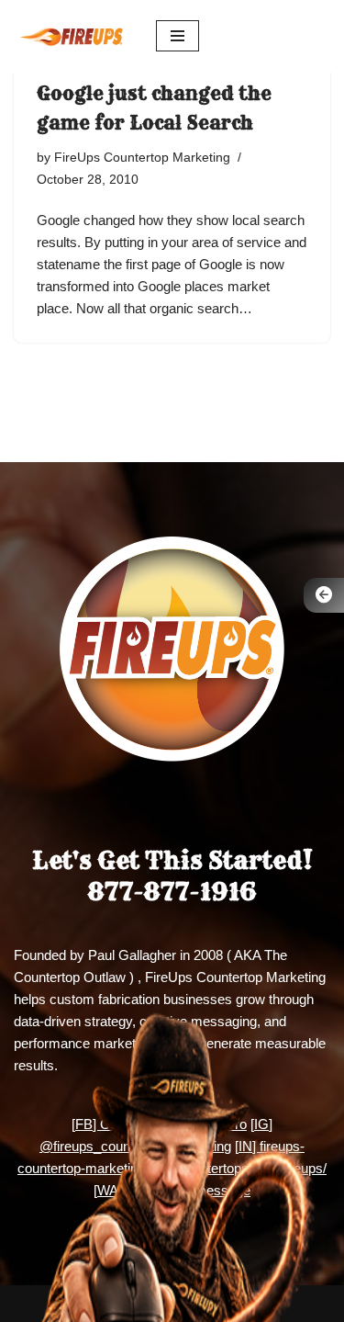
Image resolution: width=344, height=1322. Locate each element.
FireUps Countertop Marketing (142, 157)
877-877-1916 (172, 891)
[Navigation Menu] (177, 35)
